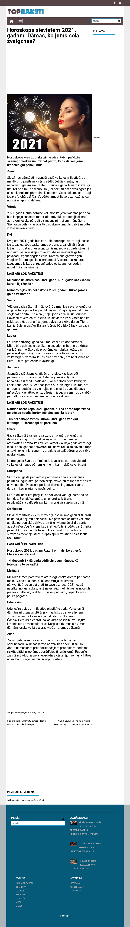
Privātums (75, 891)
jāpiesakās (31, 800)
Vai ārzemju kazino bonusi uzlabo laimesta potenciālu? (85, 847)
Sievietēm (21, 898)
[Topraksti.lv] (11, 21)
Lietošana (75, 883)
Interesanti (22, 887)
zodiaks (40, 712)
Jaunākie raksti (24, 883)
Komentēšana (77, 887)
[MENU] (20, 21)
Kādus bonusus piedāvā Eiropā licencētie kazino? (83, 865)
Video (19, 902)
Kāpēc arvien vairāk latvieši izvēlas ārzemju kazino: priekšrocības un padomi (85, 828)
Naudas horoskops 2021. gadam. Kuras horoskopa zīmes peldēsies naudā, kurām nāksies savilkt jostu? (48, 411)
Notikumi (20, 894)
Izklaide (20, 891)
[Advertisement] (49, 69)
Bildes (19, 906)
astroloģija (19, 712)
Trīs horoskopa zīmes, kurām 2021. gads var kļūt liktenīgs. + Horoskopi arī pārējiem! (42, 421)
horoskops (30, 712)
